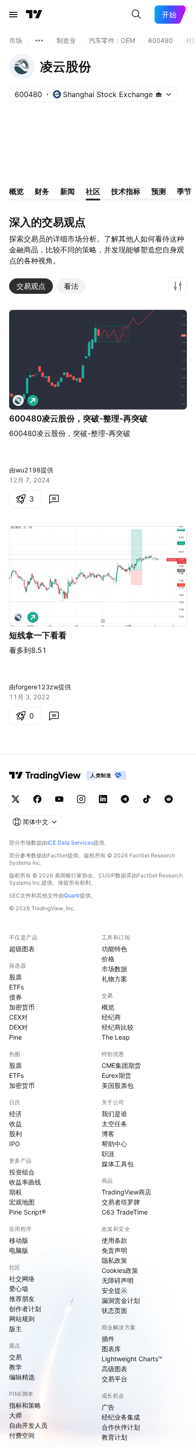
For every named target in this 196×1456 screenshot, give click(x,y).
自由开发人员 (28, 1425)
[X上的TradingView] (15, 799)
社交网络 (22, 1278)
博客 (108, 1134)
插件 (108, 1339)
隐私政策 (114, 1260)
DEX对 (18, 1027)
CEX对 (18, 1017)
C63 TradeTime (125, 1212)
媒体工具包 (118, 1164)
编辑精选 (22, 1377)
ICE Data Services (70, 842)
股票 (15, 977)
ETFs (16, 987)
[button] (178, 286)
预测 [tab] (158, 191)
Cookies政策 (120, 1270)
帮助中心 (114, 1144)
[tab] (31, 286)
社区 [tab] (93, 191)
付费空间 (22, 1435)
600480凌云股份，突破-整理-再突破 (78, 418)
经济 (15, 1114)
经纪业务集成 (121, 1417)
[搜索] (136, 14)
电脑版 (18, 1250)
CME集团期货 (121, 1065)
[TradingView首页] (34, 14)
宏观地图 (22, 1202)
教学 (15, 1367)
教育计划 (114, 1437)
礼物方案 (114, 979)
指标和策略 (25, 1405)
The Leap (116, 1037)
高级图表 (114, 1369)
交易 (15, 1357)
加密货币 (22, 1007)
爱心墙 (18, 1288)
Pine (15, 1037)
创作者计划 (25, 1308)
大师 (15, 1415)
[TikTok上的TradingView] (146, 799)
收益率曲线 (25, 1182)
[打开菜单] (13, 14)
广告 (108, 1407)
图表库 (111, 1349)
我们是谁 (114, 1114)
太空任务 (114, 1124)
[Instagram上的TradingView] (81, 799)
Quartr (72, 895)
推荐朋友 (22, 1298)
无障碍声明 (118, 1280)
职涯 (108, 1154)
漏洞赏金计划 (121, 1300)
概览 (108, 1007)
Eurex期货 (116, 1075)
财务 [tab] (42, 191)
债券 (15, 997)
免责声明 (114, 1250)
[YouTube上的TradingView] (59, 799)
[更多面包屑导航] (39, 40)
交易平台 (114, 1379)
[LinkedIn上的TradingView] (103, 799)
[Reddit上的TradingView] (168, 799)
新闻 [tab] (67, 191)
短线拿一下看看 (38, 635)
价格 (108, 959)
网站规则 (22, 1319)
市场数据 (114, 969)
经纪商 (111, 1017)
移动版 (18, 1240)
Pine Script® (27, 1212)
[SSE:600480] (18, 400)
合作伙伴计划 (121, 1427)
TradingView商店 (126, 1192)
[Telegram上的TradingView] (125, 799)
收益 (15, 1124)
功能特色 (114, 949)
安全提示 (114, 1290)
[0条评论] (54, 499)
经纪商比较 (118, 1027)
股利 (15, 1134)
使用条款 (114, 1240)
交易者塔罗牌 (121, 1202)
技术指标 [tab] (125, 191)
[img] (159, 94)
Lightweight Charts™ (132, 1359)
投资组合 (22, 1172)
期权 (15, 1192)
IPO (14, 1144)
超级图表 (22, 949)
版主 (15, 1329)
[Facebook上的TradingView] (37, 799)
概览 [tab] (16, 191)
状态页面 (114, 1310)
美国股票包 (118, 1085)
